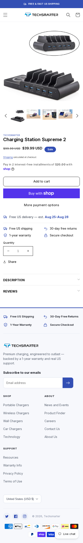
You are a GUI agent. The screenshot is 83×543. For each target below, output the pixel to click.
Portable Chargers (16, 405)
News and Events (56, 405)
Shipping (8, 157)
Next (77, 115)
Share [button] (12, 262)
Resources (10, 457)
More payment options (41, 205)
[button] (5, 15)
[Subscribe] (68, 383)
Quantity (8, 242)
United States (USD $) (20, 499)
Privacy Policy (13, 473)
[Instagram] (24, 516)
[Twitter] (6, 516)
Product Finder (54, 413)
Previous (5, 115)
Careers (50, 421)
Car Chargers (12, 429)
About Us (50, 437)
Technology (11, 437)
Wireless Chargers (16, 413)
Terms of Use (12, 481)
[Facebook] (15, 516)
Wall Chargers (13, 421)
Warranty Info (12, 465)
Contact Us (52, 429)
